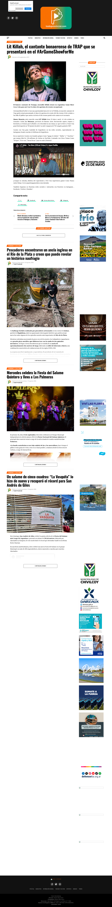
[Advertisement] (92, 105)
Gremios (76, 38)
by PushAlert (13, 10)
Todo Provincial (17, 264)
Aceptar (28, 9)
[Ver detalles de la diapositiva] (93, 133)
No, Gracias (19, 9)
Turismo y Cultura (60, 38)
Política (30, 38)
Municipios (37, 38)
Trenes (82, 38)
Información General (48, 38)
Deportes (69, 38)
